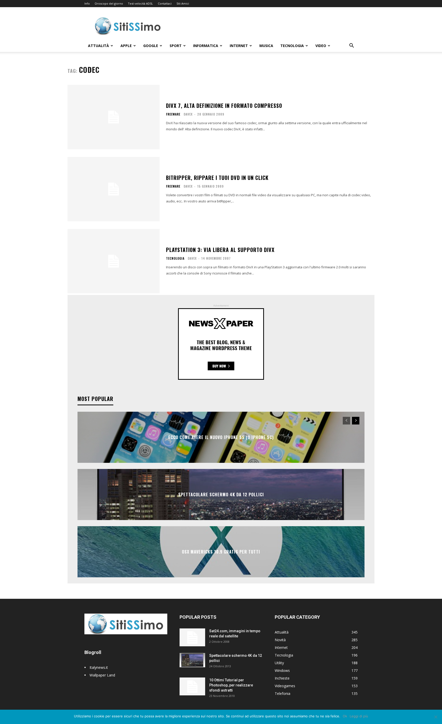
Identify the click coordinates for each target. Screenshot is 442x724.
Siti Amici (182, 3)
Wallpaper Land (102, 675)
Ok (345, 716)
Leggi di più (359, 716)
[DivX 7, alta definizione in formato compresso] (114, 117)
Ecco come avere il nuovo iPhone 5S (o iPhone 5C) (221, 437)
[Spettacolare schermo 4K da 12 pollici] (192, 660)
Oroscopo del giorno (109, 3)
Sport (176, 45)
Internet (239, 45)
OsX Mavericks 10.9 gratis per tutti (221, 552)
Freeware (173, 114)
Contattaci (165, 3)
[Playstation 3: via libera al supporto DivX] (114, 261)
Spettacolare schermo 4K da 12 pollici (221, 494)
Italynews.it (99, 667)
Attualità (98, 45)
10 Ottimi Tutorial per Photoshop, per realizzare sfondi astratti (231, 685)
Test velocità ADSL (140, 3)
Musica (266, 45)
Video (320, 45)
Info (87, 3)
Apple (126, 45)
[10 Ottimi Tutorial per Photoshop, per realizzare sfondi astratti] (192, 686)
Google (150, 45)
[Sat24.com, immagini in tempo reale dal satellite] (192, 637)
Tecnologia (292, 45)
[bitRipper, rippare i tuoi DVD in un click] (114, 189)
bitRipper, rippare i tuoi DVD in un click (217, 177)
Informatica (205, 45)
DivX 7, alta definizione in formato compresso (224, 105)
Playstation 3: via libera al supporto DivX (220, 250)
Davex (188, 114)
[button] (351, 46)
